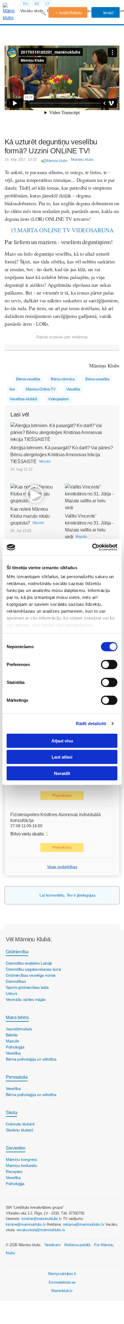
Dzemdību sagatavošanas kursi (33, 969)
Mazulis (12, 1041)
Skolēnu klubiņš (19, 1130)
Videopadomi (58, 399)
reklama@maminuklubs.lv (83, 1224)
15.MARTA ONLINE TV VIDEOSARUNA (61, 230)
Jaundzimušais (19, 1029)
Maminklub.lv (61, 1291)
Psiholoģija (15, 1047)
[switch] (109, 664)
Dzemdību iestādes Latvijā (29, 963)
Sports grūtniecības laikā (27, 987)
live (12, 389)
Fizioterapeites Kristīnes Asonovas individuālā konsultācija (55, 817)
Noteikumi (53, 1245)
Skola (11, 1112)
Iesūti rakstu (70, 12)
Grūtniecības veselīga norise (31, 975)
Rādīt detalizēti (91, 723)
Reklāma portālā (77, 1245)
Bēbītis (12, 1035)
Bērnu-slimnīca (63, 379)
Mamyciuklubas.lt (62, 1274)
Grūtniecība (17, 951)
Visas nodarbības (62, 866)
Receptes (14, 1171)
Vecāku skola (31, 10)
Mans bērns (17, 1017)
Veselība (73, 389)
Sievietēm (15, 1148)
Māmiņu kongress (21, 1159)
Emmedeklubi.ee (62, 1282)
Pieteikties (62, 795)
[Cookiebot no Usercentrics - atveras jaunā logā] (92, 547)
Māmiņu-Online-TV (40, 389)
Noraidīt (62, 773)
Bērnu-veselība (97, 379)
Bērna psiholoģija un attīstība (31, 1059)
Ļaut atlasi (62, 757)
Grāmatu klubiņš (20, 1124)
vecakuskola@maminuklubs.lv (40, 1230)
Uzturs (11, 993)
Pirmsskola (17, 1077)
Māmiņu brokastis (21, 1165)
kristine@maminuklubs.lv (42, 1219)
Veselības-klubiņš (23, 399)
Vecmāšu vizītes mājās (26, 999)
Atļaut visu (62, 740)
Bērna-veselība (28, 379)
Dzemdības (16, 981)
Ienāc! (108, 12)
